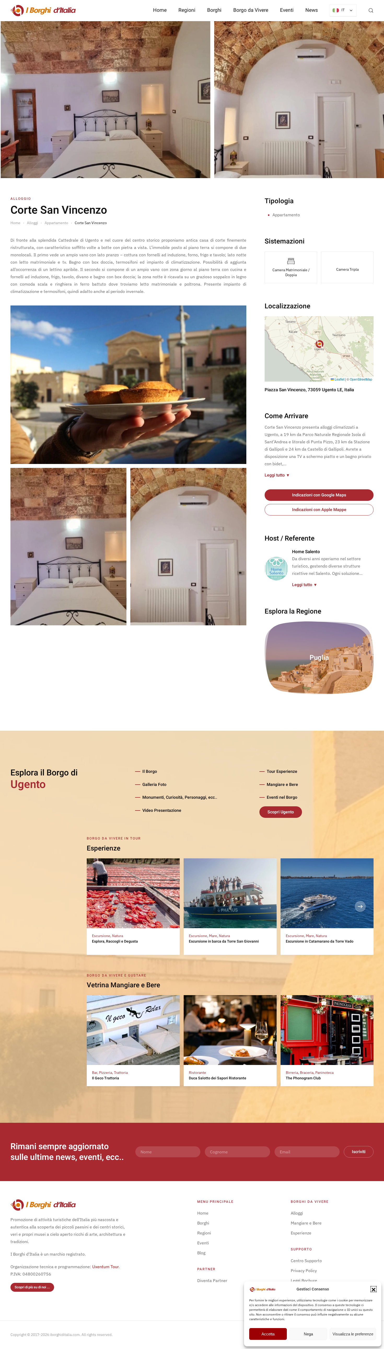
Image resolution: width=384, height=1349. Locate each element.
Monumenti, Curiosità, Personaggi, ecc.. (179, 797)
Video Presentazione (161, 810)
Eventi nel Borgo (282, 797)
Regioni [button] (186, 10)
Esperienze (301, 1232)
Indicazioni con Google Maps (319, 495)
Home (160, 10)
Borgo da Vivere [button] (250, 10)
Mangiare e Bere (282, 784)
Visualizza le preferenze (353, 1334)
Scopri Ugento (280, 812)
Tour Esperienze (282, 771)
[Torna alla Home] (43, 10)
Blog (201, 1252)
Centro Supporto (306, 1260)
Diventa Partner (212, 1280)
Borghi (214, 10)
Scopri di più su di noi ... (32, 1287)
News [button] (311, 10)
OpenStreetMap (361, 379)
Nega (308, 1334)
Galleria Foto (154, 784)
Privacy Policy (304, 1270)
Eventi (287, 10)
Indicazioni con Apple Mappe (319, 510)
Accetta (268, 1334)
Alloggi (297, 1213)
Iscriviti (358, 1152)
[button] (373, 1289)
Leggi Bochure (304, 1280)
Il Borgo (149, 771)
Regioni (204, 1232)
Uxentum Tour (105, 1266)
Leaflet (339, 379)
